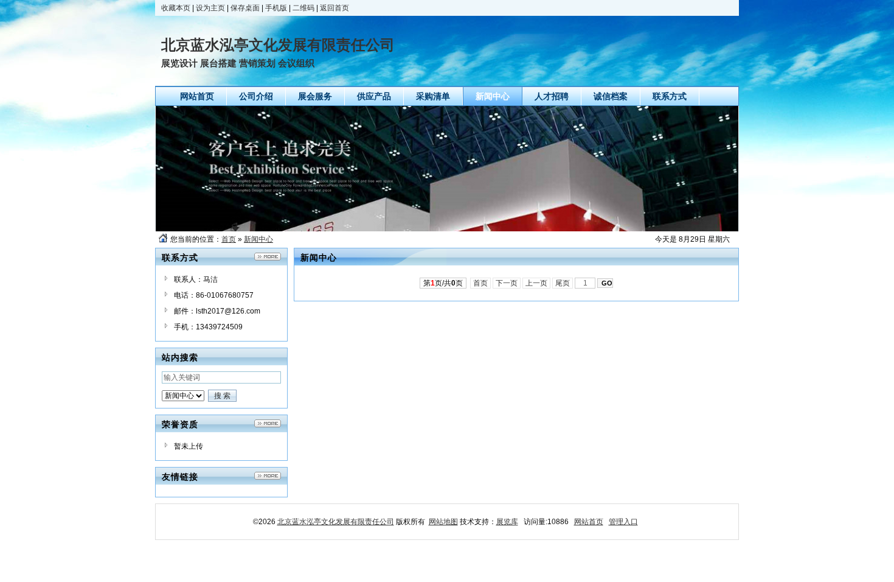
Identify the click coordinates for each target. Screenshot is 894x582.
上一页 (536, 283)
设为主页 (210, 8)
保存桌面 (245, 8)
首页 (228, 239)
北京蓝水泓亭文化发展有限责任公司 (335, 521)
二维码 (303, 8)
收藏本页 (175, 8)
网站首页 (588, 521)
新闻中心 (258, 239)
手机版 (276, 8)
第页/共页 (443, 283)
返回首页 (334, 8)
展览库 (507, 521)
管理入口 (623, 521)
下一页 (506, 283)
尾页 (562, 283)
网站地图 (443, 521)
